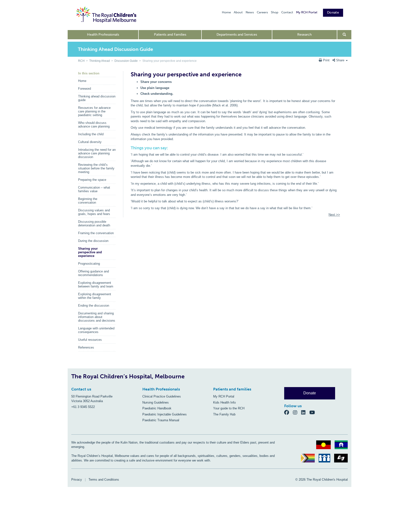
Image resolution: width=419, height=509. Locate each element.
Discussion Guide (126, 61)
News (250, 12)
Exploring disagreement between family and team (95, 284)
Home (226, 12)
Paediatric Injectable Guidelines (164, 414)
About (238, 12)
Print (326, 60)
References (86, 347)
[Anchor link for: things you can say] (129, 148)
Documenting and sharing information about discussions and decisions (96, 316)
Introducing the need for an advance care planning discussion (97, 153)
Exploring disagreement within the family (94, 296)
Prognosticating (89, 263)
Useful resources (90, 340)
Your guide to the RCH (228, 408)
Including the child (91, 134)
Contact (287, 12)
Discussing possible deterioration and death (94, 223)
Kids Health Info (224, 402)
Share (340, 60)
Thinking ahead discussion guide (96, 98)
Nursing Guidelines (155, 402)
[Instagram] (297, 412)
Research (304, 34)
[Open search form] (344, 34)
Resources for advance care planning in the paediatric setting (94, 111)
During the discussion (93, 241)
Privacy (76, 479)
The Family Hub (224, 414)
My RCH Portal (306, 12)
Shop (274, 12)
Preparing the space (92, 180)
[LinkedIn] (305, 412)
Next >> (334, 214)
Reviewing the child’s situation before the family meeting (96, 168)
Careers (262, 12)
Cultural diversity (90, 142)
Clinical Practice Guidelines (161, 396)
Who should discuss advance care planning (94, 124)
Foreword (84, 88)
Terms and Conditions (104, 479)
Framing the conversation (96, 233)
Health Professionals (103, 34)
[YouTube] (313, 412)
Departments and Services (237, 34)
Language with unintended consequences (96, 330)
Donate (333, 12)
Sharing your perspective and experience (90, 252)
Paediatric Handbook (156, 408)
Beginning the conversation (87, 200)
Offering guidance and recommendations (93, 273)
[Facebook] (288, 412)
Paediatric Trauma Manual (160, 420)
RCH (81, 61)
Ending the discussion (93, 305)
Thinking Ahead (99, 61)
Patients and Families (170, 34)
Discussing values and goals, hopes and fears (94, 212)
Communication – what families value (94, 189)
